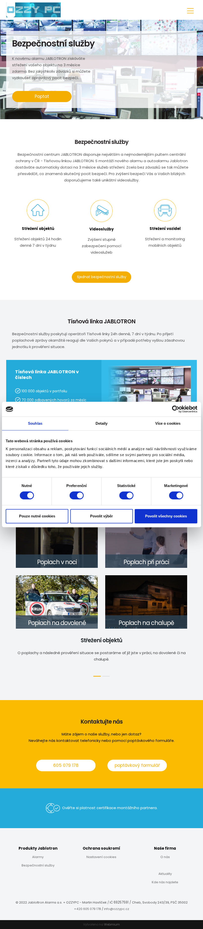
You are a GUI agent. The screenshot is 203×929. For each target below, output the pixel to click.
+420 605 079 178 (88, 909)
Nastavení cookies (101, 857)
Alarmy (38, 857)
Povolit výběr (101, 516)
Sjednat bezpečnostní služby (101, 276)
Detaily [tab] (102, 423)
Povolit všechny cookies (166, 516)
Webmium (112, 924)
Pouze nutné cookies (37, 516)
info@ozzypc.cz (116, 909)
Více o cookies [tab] (167, 423)
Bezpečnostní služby (38, 865)
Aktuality (165, 873)
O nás (165, 857)
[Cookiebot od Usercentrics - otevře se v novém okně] (175, 409)
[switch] (77, 495)
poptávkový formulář (137, 765)
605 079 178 (65, 765)
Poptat (42, 96)
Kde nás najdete (165, 882)
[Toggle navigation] (190, 10)
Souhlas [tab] (35, 423)
